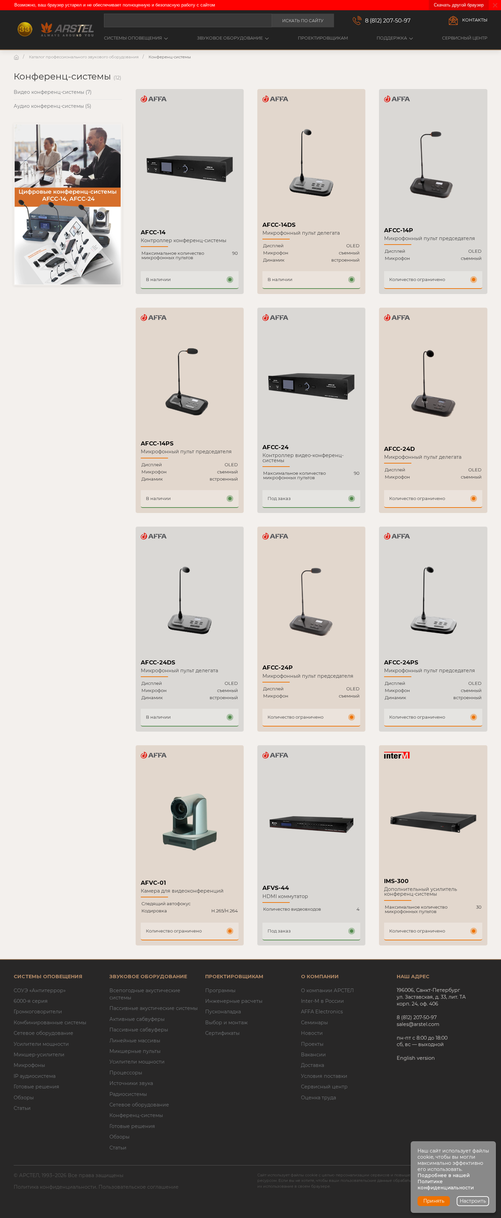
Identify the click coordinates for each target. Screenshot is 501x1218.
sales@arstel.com (418, 1024)
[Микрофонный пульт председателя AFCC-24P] (311, 604)
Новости (312, 1033)
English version (416, 1058)
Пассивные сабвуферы (138, 1030)
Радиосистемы (128, 1094)
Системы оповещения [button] (133, 38)
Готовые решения (36, 1087)
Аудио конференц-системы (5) (52, 106)
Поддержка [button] (392, 38)
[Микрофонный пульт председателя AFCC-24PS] (433, 602)
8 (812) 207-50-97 (388, 20)
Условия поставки (324, 1076)
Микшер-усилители (39, 1055)
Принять (433, 1201)
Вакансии (313, 1055)
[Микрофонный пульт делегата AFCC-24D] (433, 386)
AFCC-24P (277, 667)
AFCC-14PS (157, 443)
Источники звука (131, 1083)
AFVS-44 (275, 887)
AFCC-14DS (278, 224)
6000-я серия (31, 1001)
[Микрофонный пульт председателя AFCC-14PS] (190, 384)
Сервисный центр (464, 38)
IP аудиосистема (35, 1076)
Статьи (22, 1108)
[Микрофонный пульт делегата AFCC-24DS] (190, 602)
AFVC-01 (153, 882)
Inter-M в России (322, 1001)
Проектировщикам (323, 38)
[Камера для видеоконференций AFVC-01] (190, 822)
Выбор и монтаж (226, 1022)
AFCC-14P (398, 230)
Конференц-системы (136, 1115)
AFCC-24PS (401, 662)
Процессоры (125, 1073)
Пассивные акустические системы (153, 1008)
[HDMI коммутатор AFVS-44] (311, 823)
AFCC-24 (275, 447)
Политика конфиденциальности (55, 1187)
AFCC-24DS (158, 662)
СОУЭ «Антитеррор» (40, 990)
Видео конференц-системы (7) (53, 92)
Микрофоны (29, 1065)
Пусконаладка (223, 1012)
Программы (220, 990)
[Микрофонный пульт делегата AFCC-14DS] (311, 165)
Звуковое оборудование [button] (230, 38)
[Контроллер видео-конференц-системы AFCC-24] (311, 385)
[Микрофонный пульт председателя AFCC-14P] (433, 167)
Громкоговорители (38, 1012)
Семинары (314, 1022)
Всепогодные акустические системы (144, 994)
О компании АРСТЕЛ (327, 990)
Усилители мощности (41, 1044)
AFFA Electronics (322, 1012)
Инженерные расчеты (233, 1001)
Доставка (312, 1065)
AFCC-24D (399, 448)
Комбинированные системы (50, 1022)
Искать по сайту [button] (302, 20)
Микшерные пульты (135, 1051)
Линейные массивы (134, 1041)
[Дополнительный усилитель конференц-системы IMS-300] (433, 821)
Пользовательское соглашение (138, 1187)
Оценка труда (318, 1098)
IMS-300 (396, 881)
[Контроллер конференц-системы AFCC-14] (190, 168)
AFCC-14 (153, 232)
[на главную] (17, 57)
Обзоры (24, 1098)
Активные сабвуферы (137, 1019)
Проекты (312, 1044)
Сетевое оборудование (43, 1033)
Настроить (473, 1201)
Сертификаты (222, 1033)
